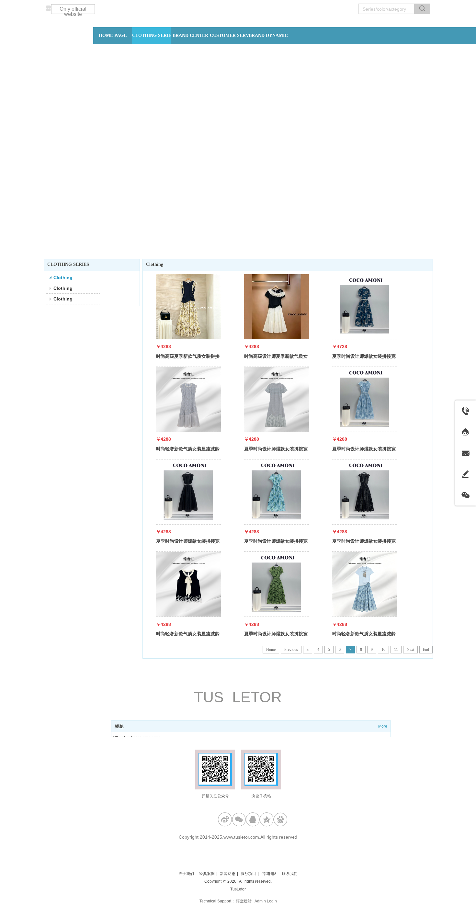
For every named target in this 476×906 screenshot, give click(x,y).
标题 (119, 726)
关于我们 (186, 873)
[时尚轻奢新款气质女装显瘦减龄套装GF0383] (188, 584)
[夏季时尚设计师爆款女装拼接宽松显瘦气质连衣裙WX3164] (364, 399)
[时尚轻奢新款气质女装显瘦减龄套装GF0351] (364, 584)
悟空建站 (244, 901)
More (382, 726)
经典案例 (207, 873)
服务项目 (248, 873)
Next (410, 649)
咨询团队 (269, 873)
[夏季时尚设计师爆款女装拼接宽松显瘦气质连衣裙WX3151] (276, 584)
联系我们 (290, 873)
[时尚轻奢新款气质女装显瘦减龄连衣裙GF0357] (188, 399)
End (426, 649)
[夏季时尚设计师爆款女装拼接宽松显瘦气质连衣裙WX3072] (364, 306)
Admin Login (266, 901)
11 (396, 649)
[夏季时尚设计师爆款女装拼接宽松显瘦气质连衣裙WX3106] (364, 492)
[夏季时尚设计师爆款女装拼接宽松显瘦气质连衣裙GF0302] (276, 399)
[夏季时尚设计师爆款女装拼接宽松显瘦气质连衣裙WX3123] (188, 492)
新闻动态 (227, 873)
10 (383, 649)
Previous (291, 649)
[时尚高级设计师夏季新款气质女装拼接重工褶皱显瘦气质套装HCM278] (276, 306)
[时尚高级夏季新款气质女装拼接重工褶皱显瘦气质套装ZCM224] (188, 306)
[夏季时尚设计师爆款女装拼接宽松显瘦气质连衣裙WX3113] (276, 492)
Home (271, 649)
